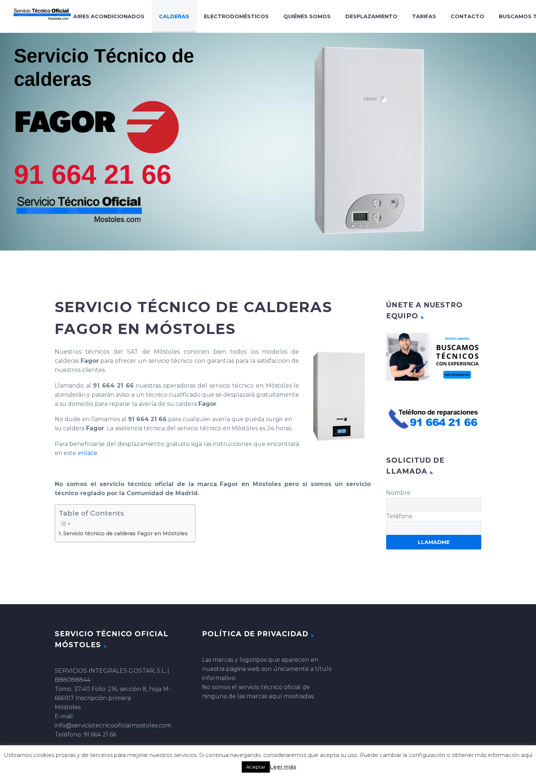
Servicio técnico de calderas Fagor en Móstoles (125, 533)
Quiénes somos (307, 16)
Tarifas (424, 16)
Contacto (467, 16)
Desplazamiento (371, 16)
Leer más (283, 766)
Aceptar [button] (255, 767)
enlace (87, 453)
